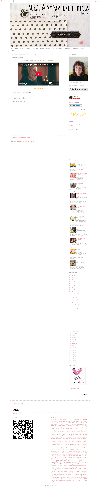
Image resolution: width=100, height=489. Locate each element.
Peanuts (59, 462)
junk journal (74, 447)
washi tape (64, 480)
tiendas (53, 477)
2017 (72, 350)
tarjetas (53, 475)
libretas (60, 449)
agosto (73, 333)
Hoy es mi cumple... (81, 163)
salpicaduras (58, 468)
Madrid (63, 451)
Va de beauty (59, 48)
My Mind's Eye (64, 457)
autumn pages (54, 424)
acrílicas (55, 421)
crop (60, 434)
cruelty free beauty (67, 434)
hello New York (79, 183)
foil (80, 441)
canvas (60, 428)
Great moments (67, 48)
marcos (84, 451)
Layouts (21, 48)
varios (85, 478)
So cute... (53, 471)
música (53, 457)
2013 (72, 358)
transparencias (83, 477)
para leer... (76, 461)
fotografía (60, 442)
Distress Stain (66, 438)
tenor (79, 475)
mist (85, 454)
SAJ (53, 468)
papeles (81, 459)
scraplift (84, 468)
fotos (66, 442)
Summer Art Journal (83, 472)
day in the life (76, 435)
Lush (59, 451)
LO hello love (79, 249)
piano (86, 462)
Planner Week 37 (76, 318)
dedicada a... (62, 437)
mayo (73, 339)
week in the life (72, 480)
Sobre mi (13, 50)
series (58, 470)
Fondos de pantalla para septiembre (77, 330)
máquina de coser (77, 451)
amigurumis (65, 422)
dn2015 (84, 438)
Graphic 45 (66, 444)
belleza (64, 425)
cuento (64, 435)
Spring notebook (54, 472)
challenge (53, 430)
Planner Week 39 (76, 304)
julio (73, 335)
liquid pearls (74, 449)
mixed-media (67, 455)
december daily (83, 435)
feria (63, 441)
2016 (72, 352)
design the (79, 437)
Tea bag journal (60, 475)
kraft (80, 447)
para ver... (85, 460)
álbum (81, 421)
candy (55, 428)
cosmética (83, 431)
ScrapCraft (77, 468)
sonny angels (71, 471)
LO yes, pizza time (76, 302)
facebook (59, 441)
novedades (80, 457)
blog (85, 425)
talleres (77, 474)
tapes (84, 474)
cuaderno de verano (56, 435)
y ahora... (56, 481)
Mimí (64, 454)
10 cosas (57, 419)
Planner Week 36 (76, 326)
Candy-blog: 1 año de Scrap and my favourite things (81, 195)
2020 (72, 287)
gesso (52, 444)
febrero (74, 345)
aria (70, 422)
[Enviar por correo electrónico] (24, 92)
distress (59, 438)
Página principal (14, 48)
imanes (84, 445)
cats (75, 428)
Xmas (85, 480)
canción (85, 427)
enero (73, 347)
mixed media (60, 455)
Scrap (63, 468)
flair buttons (68, 441)
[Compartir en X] (27, 92)
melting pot (79, 452)
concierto (69, 431)
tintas (64, 477)
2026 (72, 275)
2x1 (62, 419)
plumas (60, 465)
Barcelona (84, 424)
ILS (73, 445)
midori (60, 454)
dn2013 (74, 438)
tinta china (59, 477)
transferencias (75, 477)
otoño (64, 459)
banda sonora (77, 424)
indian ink (53, 447)
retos (75, 467)
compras (64, 431)
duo (60, 440)
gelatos (83, 442)
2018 (72, 291)
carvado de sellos (68, 428)
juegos (69, 447)
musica (84, 455)
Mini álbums (27, 48)
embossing (70, 440)
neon (75, 457)
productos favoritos (82, 465)
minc (68, 454)
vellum (55, 480)
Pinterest (56, 464)
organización (57, 459)
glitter (58, 444)
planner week (83, 464)
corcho (73, 431)
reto (71, 467)
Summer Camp (56, 474)
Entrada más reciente (17, 135)
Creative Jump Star (82, 432)
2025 (72, 277)
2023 (72, 281)
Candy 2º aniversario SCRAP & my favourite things (81, 206)
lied (69, 449)
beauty (60, 425)
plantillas (55, 465)
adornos (67, 421)
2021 (72, 285)
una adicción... (65, 478)
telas (75, 475)
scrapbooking (69, 468)
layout (85, 447)
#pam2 (52, 419)
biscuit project (71, 425)
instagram (59, 447)
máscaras (53, 452)
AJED (77, 421)
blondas (52, 427)
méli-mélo (66, 452)
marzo (73, 343)
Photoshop (81, 462)
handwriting (58, 445)
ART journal (81, 422)
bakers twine (64, 424)
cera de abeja (80, 428)
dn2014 (79, 438)
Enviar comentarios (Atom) (24, 137)
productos (76, 465)
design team (71, 437)
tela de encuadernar (69, 475)
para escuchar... (62, 461)
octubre (74, 297)
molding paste (76, 455)
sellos (52, 470)
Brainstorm (78, 261)
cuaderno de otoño (80, 434)
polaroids (65, 465)
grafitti (62, 444)
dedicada (55, 437)
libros (65, 449)
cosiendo (78, 431)
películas (65, 462)
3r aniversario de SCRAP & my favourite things (81, 218)
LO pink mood (75, 312)
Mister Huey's (53, 455)
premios (70, 465)
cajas (64, 427)
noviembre (74, 295)
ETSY (84, 440)
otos (69, 459)
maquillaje (70, 451)
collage (79, 430)
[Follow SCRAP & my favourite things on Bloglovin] (75, 106)
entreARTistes (78, 440)
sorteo (83, 471)
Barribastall (53, 425)
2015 (72, 354)
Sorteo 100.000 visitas (81, 173)
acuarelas (61, 421)
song (66, 471)
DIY (71, 438)
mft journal (42, 48)
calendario (69, 427)
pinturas (64, 464)
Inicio (40, 135)
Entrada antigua (61, 135)
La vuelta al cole (75, 320)
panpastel (74, 459)
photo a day (74, 462)
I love (53, 48)
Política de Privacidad (18, 403)
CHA (85, 428)
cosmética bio (54, 432)
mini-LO (81, 454)
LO (79, 449)
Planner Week (35, 48)
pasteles (54, 462)
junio (73, 337)
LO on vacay (74, 324)
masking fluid (60, 452)
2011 (72, 362)
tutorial (58, 478)
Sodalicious (61, 471)
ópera (85, 457)
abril (73, 341)
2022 (72, 283)
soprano (77, 471)
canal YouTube (76, 427)
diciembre (74, 293)
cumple (69, 435)
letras (56, 449)
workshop (80, 480)
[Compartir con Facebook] (28, 92)
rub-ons (85, 467)
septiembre (74, 299)
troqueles (53, 478)
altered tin (54, 422)
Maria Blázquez (32, 412)
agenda (72, 421)
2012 (72, 360)
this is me (84, 475)
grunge (84, 444)
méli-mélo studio (72, 452)
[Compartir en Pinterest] (30, 92)
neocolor (70, 457)
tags (71, 474)
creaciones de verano (71, 432)
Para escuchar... (75, 300)
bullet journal (58, 427)
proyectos (53, 467)
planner (74, 464)
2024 (72, 279)
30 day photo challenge (69, 419)
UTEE (71, 478)
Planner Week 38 (76, 314)
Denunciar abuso (74, 388)
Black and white (79, 425)
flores (77, 441)
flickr (73, 441)
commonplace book (55, 431)
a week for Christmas (81, 419)
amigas (59, 422)
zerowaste (63, 481)
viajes (60, 480)
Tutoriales (48, 48)
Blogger (55, 485)
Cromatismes (54, 434)
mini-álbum (73, 454)
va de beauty (78, 478)
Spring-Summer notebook (66, 472)
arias (75, 422)
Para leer (82, 48)
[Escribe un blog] (25, 92)
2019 (72, 289)
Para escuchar (75, 48)
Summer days (64, 474)
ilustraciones (78, 445)
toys (69, 477)
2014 (72, 356)
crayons (62, 432)
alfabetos (85, 421)
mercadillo (84, 452)
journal (64, 447)
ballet (70, 424)
